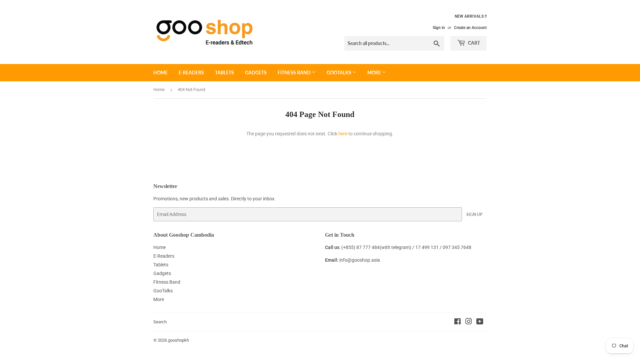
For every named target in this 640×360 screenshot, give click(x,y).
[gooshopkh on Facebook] (457, 322)
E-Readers (191, 72)
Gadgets (256, 72)
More (374, 72)
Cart (473, 43)
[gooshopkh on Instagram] (468, 322)
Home (160, 72)
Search (160, 321)
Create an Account (470, 27)
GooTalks (339, 72)
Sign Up (474, 214)
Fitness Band (295, 72)
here (342, 133)
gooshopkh (178, 340)
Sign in (439, 27)
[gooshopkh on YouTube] (479, 322)
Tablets (224, 72)
